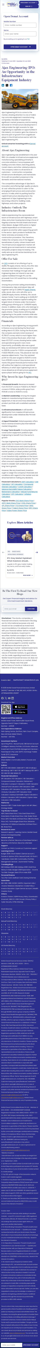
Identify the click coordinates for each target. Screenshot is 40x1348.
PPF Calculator (22, 792)
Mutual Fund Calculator (10, 787)
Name (6, 30)
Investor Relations (8, 886)
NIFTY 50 (4, 768)
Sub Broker (5, 859)
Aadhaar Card (18, 878)
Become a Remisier (25, 843)
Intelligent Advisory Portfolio (12, 746)
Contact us (5, 848)
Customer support (30, 848)
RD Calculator (28, 779)
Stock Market (16, 854)
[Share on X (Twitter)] (7, 85)
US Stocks (26, 746)
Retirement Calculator (11, 492)
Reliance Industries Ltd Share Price (24, 824)
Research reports (7, 832)
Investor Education (8, 888)
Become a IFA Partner (9, 843)
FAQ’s (12, 848)
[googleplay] (20, 712)
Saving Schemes (30, 878)
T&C (28, 39)
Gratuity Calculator (9, 792)
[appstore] (20, 706)
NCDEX (14, 883)
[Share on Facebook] (11, 85)
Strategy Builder (7, 808)
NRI (16, 859)
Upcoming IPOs (6, 744)
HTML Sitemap (18, 902)
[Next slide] (36, 552)
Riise (34, 805)
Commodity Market (19, 760)
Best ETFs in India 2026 (23, 872)
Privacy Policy (30, 899)
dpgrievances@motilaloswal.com (12, 1098)
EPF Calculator (17, 494)
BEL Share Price (6, 827)
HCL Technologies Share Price (16, 821)
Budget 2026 (5, 854)
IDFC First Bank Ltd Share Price (16, 819)
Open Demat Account (28, 3)
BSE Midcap (5, 771)
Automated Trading (26, 862)
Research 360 (6, 805)
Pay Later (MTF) (17, 752)
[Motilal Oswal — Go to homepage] (10, 4)
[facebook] (2, 699)
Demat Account (28, 854)
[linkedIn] (12, 699)
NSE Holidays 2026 (7, 867)
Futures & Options (7, 856)
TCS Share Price (21, 505)
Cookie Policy (29, 886)
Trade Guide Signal (19, 805)
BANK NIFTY (21, 768)
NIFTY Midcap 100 (28, 771)
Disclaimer (19, 886)
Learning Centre (21, 832)
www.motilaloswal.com (17, 1333)
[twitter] (6, 699)
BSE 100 (7, 773)
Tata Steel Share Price (26, 813)
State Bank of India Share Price (12, 816)
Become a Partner (7, 840)
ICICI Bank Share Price (24, 500)
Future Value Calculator (29, 789)
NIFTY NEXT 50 (15, 771)
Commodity (22, 859)
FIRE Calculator (15, 800)
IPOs (16, 856)
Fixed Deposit (6, 752)
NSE (6, 883)
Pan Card (8, 878)
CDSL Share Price (28, 503)
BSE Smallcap (31, 768)
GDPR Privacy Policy (21, 897)
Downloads (33, 897)
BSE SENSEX (12, 768)
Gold (12, 859)
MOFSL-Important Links (26, 883)
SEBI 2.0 (11, 899)
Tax (2, 878)
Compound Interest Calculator (12, 781)
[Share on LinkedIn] (3, 85)
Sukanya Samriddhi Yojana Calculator (16, 489)
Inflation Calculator (8, 797)
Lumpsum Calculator (17, 784)
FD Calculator (17, 779)
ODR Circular (20, 899)
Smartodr (4, 899)
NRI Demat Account (32, 744)
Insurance (14, 754)
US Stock (33, 856)
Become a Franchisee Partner (26, 840)
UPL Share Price (8, 505)
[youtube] (9, 699)
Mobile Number (10, 21)
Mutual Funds (18, 744)
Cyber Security (6, 902)
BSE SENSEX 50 (16, 773)
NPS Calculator (21, 797)
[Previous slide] (3, 552)
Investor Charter (7, 897)
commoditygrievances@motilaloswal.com (15, 1150)
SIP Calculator (17, 484)
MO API (29, 805)
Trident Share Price (20, 508)
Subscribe (31, 609)
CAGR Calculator (25, 487)
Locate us (19, 848)
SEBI (10, 883)
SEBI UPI (28, 6)
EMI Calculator (25, 787)
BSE (2, 883)
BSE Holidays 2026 (21, 867)
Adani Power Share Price (17, 510)
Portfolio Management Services (26, 749)
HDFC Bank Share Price (11, 503)
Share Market (6, 760)
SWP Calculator (27, 482)
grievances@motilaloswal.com (11, 1095)
